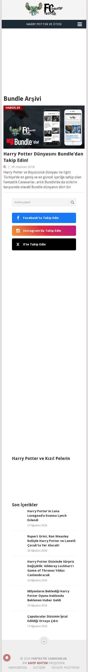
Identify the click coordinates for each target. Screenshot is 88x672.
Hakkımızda (18, 667)
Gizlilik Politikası (65, 667)
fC (4, 167)
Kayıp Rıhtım (38, 663)
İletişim (39, 667)
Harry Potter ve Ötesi (44, 24)
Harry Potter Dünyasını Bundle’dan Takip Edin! (43, 157)
